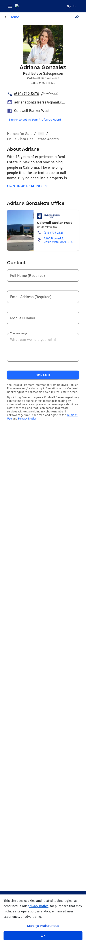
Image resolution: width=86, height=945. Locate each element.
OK (43, 936)
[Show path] (41, 133)
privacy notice (38, 906)
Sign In (70, 6)
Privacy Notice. (27, 418)
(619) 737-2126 (54, 232)
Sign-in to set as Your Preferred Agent (35, 119)
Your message (19, 333)
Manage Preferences (43, 926)
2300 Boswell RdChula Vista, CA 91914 (58, 240)
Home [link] (14, 17)
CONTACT (43, 375)
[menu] (11, 6)
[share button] (77, 16)
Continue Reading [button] (24, 186)
